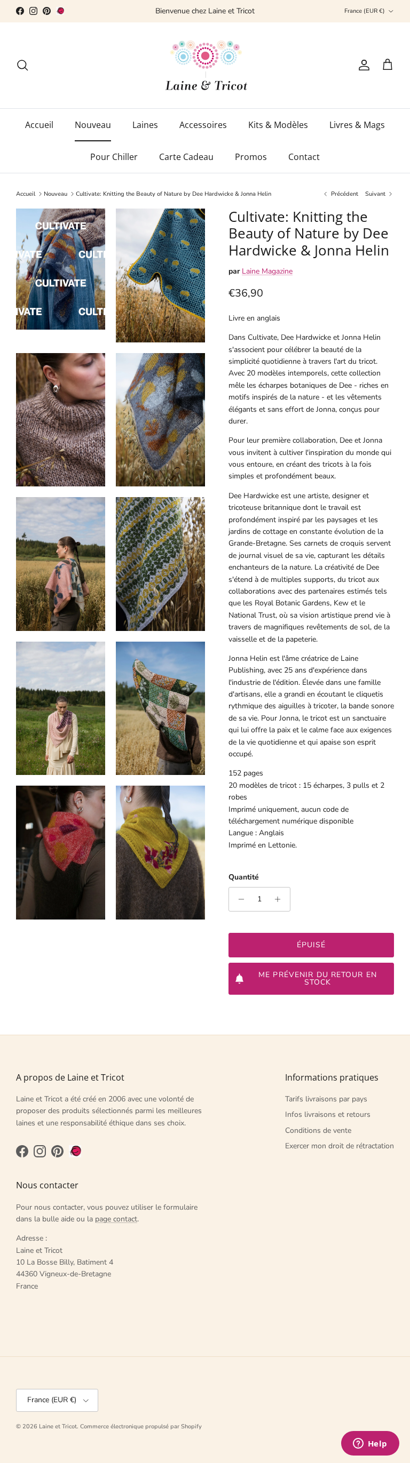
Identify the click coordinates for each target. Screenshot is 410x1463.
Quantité (243, 877)
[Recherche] (22, 65)
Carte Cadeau (186, 157)
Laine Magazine (267, 271)
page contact (116, 1219)
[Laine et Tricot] (205, 65)
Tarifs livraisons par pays (326, 1099)
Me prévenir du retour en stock (317, 978)
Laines (145, 125)
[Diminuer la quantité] (238, 899)
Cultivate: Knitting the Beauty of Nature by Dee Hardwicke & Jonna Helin (173, 194)
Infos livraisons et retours (327, 1114)
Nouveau (93, 125)
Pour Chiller (114, 157)
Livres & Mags (357, 125)
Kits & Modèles (278, 125)
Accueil (39, 125)
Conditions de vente (318, 1130)
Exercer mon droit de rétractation (339, 1146)
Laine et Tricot (58, 1426)
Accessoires (203, 125)
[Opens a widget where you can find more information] (370, 1444)
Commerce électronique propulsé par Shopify (141, 1426)
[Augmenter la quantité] (280, 899)
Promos (251, 157)
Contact (304, 157)
